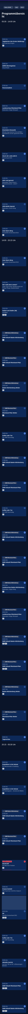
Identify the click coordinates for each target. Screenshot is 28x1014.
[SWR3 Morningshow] (14, 55)
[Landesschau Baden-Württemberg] (14, 574)
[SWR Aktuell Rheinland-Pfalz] (14, 349)
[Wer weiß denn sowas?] (14, 274)
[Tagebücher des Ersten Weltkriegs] (14, 31)
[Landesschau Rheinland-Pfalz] (14, 97)
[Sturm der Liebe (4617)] (14, 145)
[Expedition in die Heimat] (14, 754)
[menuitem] (20, 3)
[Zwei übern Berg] (14, 220)
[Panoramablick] (14, 77)
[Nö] (14, 903)
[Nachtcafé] (14, 853)
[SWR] (14, 3)
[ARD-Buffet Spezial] (14, 196)
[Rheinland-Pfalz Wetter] (14, 400)
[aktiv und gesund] (14, 170)
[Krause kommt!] (14, 878)
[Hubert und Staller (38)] (14, 300)
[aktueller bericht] (14, 952)
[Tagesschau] (14, 728)
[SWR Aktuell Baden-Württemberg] (14, 324)
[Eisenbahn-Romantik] (14, 119)
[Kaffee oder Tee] (14, 425)
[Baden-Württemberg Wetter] (14, 375)
